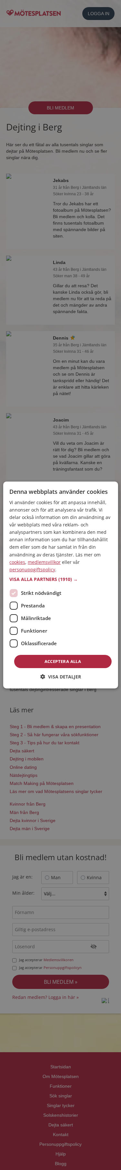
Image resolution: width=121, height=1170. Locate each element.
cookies (17, 562)
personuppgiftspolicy (32, 569)
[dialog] (60, 585)
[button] (60, 579)
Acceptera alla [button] (63, 661)
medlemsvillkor (44, 562)
